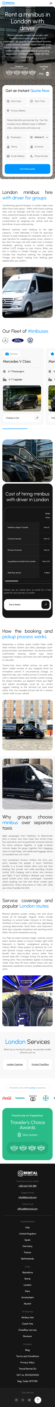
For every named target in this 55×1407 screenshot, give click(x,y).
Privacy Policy (27, 1362)
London (27, 1285)
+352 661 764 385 (27, 1186)
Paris (27, 1291)
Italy (27, 1227)
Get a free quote (27, 169)
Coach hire (27, 1323)
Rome (27, 1278)
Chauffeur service (27, 1330)
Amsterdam (27, 1297)
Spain (27, 1240)
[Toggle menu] (51, 3)
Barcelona (27, 1272)
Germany (28, 1246)
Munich (27, 1303)
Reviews (27, 1336)
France (27, 1252)
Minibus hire (27, 1317)
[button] (39, 137)
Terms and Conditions (27, 1356)
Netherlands (27, 1258)
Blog (27, 1350)
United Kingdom (27, 1233)
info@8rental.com (27, 1197)
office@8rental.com (27, 1208)
